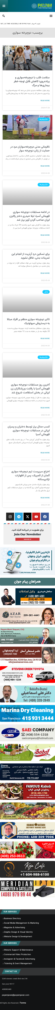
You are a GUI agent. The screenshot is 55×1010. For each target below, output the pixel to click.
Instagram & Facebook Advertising (19, 959)
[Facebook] (45, 517)
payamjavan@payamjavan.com (15, 995)
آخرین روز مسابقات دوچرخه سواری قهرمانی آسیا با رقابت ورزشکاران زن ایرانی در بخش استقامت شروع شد (30, 389)
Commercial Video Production (17, 954)
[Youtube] (36, 517)
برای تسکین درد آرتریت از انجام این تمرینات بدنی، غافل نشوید (30, 256)
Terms (23, 1003)
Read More (45, 101)
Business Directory (12, 918)
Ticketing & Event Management (18, 963)
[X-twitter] (27, 517)
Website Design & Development (18, 936)
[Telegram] (19, 517)
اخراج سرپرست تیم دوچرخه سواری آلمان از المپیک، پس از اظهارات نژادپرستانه (30, 475)
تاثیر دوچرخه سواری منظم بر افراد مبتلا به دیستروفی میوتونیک (28, 321)
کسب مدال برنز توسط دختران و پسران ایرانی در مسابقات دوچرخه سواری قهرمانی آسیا (29, 431)
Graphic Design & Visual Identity (18, 932)
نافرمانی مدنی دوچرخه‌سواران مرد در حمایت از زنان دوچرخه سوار (30, 149)
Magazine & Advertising (14, 927)
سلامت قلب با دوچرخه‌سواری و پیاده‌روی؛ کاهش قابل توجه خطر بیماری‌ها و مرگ (32, 81)
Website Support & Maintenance (18, 950)
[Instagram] (10, 517)
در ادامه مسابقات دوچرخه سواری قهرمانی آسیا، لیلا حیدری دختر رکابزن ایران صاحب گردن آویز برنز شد (29, 216)
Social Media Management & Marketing (21, 923)
